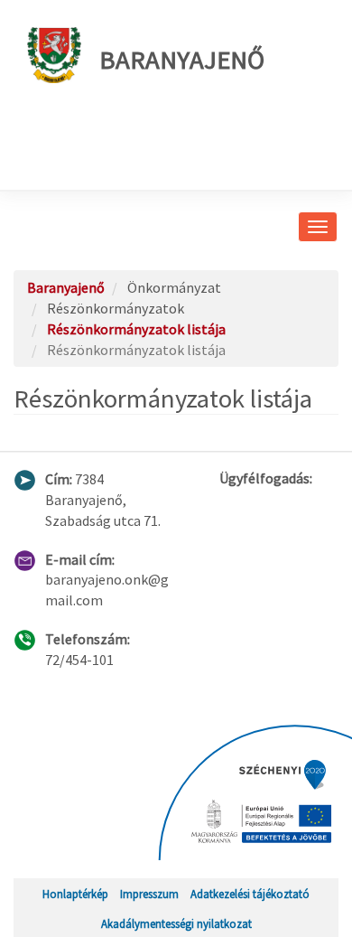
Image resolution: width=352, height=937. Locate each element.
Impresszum (149, 893)
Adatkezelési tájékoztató (250, 893)
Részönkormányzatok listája (136, 329)
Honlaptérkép (75, 893)
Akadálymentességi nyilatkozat (176, 923)
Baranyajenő (181, 59)
